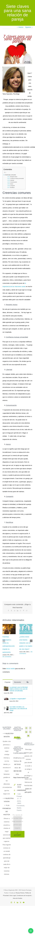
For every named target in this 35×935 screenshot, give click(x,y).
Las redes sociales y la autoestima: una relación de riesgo (18, 708)
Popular (8, 682)
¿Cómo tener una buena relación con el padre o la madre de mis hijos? (25, 643)
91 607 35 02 (19, 786)
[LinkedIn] (26, 731)
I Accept (17, 834)
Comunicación (13, 182)
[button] (4, 641)
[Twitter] (30, 731)
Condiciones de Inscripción (24, 895)
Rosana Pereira (20, 893)
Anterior (20, 27)
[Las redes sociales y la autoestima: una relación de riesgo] (6, 707)
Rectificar (12, 187)
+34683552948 (19, 790)
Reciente (17, 682)
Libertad (12, 180)
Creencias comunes (10, 174)
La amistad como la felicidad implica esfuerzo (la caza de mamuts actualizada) (18, 688)
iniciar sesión (10, 668)
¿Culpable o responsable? (17, 699)
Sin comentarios (7, 656)
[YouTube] (28, 735)
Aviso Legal (13, 895)
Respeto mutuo (13, 176)
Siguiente (28, 27)
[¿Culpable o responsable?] (6, 699)
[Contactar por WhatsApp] (30, 930)
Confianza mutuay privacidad (17, 178)
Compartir (12, 185)
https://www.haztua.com (21, 777)
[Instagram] (26, 728)
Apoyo (11, 183)
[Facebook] (30, 728)
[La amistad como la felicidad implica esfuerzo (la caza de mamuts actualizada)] (6, 688)
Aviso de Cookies (17, 898)
